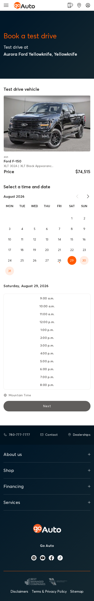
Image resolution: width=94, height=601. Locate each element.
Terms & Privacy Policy (49, 591)
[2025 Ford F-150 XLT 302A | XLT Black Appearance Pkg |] (47, 123)
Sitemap (77, 591)
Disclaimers (19, 591)
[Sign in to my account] (88, 5)
